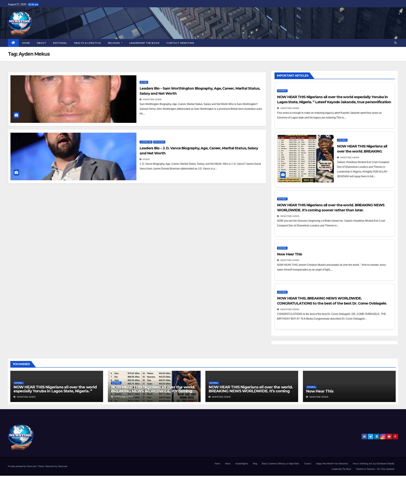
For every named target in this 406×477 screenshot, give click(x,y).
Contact (307, 463)
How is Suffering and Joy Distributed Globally (373, 463)
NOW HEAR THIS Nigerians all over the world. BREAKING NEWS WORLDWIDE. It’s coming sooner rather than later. (153, 391)
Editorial (60, 43)
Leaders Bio (146, 142)
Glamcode (62, 466)
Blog (255, 463)
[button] (395, 43)
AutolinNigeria (241, 463)
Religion (114, 43)
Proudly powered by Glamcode (22, 466)
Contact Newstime (180, 43)
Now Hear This (289, 254)
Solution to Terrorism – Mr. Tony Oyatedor (375, 469)
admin (146, 159)
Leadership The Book (144, 43)
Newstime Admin (152, 99)
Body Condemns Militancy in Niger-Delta (280, 463)
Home (26, 43)
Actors (144, 82)
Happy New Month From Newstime (332, 463)
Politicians (159, 142)
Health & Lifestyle (87, 43)
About (41, 43)
